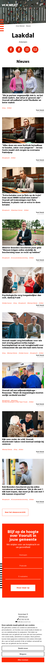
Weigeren (23, 654)
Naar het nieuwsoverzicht (15, 512)
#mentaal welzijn (32, 303)
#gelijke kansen (7, 303)
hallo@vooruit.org (24, 622)
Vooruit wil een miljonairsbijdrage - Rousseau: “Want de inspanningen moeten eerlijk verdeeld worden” (22, 393)
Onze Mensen (20, 26)
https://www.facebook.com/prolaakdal (19, 49)
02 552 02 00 (24, 619)
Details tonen (23, 648)
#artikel (9, 108)
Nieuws (28, 26)
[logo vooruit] (10, 5)
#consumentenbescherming (19, 258)
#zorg (4, 108)
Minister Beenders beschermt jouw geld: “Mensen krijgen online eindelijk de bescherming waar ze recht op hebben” (22, 250)
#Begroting (14, 400)
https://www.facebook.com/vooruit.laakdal (11, 49)
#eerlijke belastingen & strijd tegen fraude (14, 402)
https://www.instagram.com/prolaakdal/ (27, 49)
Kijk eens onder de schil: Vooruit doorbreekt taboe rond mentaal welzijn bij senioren (23, 442)
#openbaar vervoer (17, 210)
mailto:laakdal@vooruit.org (35, 49)
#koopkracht (6, 158)
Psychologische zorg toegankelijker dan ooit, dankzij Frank (21, 296)
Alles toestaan (23, 660)
